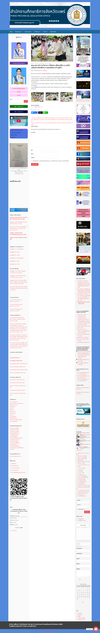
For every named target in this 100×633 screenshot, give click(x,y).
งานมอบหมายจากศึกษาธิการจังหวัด (19, 88)
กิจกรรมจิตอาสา (80, 474)
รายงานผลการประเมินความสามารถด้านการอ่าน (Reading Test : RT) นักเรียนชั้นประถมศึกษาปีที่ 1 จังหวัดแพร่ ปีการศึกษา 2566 (84, 297)
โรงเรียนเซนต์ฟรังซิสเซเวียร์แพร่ (16, 438)
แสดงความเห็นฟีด (81, 618)
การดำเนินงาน (36, 31)
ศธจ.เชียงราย (12, 406)
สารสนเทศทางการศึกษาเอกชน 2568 (17, 390)
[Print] (31, 107)
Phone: (78, 563)
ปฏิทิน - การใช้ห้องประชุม (18, 106)
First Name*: (79, 548)
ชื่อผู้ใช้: (78, 500)
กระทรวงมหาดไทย (14, 470)
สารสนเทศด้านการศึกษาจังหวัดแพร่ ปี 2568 (18, 369)
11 (79, 592)
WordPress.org (81, 619)
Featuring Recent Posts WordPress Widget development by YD (50, 630)
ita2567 (79, 469)
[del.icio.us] (35, 107)
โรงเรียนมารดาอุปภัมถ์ (14, 431)
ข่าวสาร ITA (80, 472)
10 (77, 592)
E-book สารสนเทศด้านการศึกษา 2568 (17, 372)
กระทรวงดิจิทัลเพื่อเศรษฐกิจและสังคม (18, 472)
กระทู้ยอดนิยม (80, 518)
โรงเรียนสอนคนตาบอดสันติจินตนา (17, 447)
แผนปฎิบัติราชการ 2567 (15, 261)
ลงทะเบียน (80, 613)
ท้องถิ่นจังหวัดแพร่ (13, 418)
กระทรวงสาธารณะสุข (15, 468)
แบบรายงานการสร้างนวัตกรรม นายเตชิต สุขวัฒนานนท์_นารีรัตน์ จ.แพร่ (84, 331)
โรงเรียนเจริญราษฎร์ (14, 434)
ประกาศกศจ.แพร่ (81, 480)
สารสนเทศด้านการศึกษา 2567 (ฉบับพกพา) (18, 363)
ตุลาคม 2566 (13, 137)
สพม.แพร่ (12, 414)
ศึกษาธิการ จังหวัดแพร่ (42, 70)
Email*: (78, 558)
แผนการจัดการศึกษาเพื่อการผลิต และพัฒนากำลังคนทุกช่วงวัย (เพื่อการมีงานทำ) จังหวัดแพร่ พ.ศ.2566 (18, 288)
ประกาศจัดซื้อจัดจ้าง (81, 481)
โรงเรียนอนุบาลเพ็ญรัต (14, 428)
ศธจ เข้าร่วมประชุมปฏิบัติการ (84, 446)
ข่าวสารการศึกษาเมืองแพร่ (82, 477)
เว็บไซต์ (32, 157)
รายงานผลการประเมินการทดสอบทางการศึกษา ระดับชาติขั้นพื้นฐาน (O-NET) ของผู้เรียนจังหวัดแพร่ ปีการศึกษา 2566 (84, 284)
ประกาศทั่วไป (80, 483)
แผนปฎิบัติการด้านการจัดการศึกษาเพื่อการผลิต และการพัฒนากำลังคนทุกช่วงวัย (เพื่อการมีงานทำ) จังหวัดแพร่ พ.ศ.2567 (18, 282)
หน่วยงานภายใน (28, 31)
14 (85, 592)
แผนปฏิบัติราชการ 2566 (15, 264)
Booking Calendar (80, 546)
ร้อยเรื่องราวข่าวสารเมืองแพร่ (83, 485)
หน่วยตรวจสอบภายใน (81, 493)
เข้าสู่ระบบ (87, 511)
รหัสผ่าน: (79, 504)
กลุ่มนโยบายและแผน (81, 455)
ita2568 (79, 471)
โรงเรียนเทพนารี (13, 444)
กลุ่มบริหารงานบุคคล (81, 457)
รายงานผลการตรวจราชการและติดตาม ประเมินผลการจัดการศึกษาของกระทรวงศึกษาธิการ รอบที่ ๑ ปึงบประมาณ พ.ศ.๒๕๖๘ (84, 355)
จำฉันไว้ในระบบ (81, 509)
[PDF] (41, 107)
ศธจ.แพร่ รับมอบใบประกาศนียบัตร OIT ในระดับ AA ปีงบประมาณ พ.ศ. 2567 (83, 100)
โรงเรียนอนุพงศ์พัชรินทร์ (15, 446)
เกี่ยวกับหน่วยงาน (18, 31)
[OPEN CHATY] (95, 629)
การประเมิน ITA (80, 468)
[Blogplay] (40, 107)
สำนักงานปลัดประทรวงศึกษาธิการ (17, 403)
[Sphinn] (34, 107)
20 (83, 594)
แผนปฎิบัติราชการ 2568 (15, 255)
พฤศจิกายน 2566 (14, 134)
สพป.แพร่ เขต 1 (13, 411)
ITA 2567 (19, 92)
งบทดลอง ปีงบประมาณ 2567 (15, 132)
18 (79, 594)
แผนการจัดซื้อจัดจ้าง (81, 495)
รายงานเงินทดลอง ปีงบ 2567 (83, 491)
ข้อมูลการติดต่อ (53, 31)
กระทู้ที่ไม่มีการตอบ (82, 520)
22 (87, 594)
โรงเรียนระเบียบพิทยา (14, 441)
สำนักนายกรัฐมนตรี (14, 465)
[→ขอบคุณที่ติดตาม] (79, 450)
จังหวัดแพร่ (12, 449)
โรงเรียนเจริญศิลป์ (13, 436)
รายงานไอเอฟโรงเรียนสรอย (83, 342)
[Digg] (32, 107)
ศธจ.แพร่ (81, 443)
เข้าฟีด (79, 616)
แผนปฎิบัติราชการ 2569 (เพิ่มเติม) (16, 249)
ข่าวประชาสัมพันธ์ (48, 63)
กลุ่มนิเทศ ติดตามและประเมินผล (83, 453)
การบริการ (45, 31)
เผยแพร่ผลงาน (80, 494)
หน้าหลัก (11, 31)
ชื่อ (32, 150)
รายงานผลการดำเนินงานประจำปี (84, 487)
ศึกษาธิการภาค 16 (13, 405)
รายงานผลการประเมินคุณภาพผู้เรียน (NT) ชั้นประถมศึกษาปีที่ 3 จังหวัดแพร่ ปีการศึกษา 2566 (84, 290)
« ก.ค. (83, 602)
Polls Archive (14, 530)
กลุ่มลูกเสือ (79, 460)
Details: (78, 569)
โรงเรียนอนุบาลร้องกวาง (15, 439)
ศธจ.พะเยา (12, 410)
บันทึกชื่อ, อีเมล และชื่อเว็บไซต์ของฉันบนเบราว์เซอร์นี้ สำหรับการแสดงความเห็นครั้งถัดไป (51, 161)
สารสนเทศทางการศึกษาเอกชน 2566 (17, 379)
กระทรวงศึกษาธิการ (14, 401)
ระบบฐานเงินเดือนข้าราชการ (16, 456)
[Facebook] (36, 107)
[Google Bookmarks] (39, 107)
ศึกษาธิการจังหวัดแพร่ (83, 436)
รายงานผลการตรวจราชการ (83, 490)
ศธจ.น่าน (11, 408)
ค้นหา (11, 99)
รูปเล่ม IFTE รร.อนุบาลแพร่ (83, 337)
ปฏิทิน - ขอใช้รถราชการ (18, 111)
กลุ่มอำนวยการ (80, 463)
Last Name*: (79, 553)
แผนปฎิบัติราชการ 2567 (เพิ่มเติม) (16, 258)
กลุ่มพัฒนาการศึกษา (81, 458)
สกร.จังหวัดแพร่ (13, 416)
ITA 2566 (19, 95)
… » (84, 435)
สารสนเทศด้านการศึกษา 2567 (16, 360)
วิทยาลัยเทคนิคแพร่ (14, 421)
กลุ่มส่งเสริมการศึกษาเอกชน (83, 461)
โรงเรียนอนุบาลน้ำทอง (14, 430)
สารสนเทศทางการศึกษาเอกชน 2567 (17, 382)
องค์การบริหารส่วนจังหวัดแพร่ (16, 419)
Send (80, 579)
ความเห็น (33, 132)
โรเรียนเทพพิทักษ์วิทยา (14, 433)
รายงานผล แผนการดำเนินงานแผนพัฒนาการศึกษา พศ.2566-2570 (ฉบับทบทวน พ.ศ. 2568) (17, 319)
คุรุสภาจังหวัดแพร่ (81, 478)
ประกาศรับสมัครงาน (81, 484)
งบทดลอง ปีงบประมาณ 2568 (16, 130)
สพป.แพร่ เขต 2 (13, 413)
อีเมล (32, 154)
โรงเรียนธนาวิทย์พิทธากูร (15, 442)
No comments (41, 63)
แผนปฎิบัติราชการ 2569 (15, 252)
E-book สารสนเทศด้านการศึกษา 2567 (17, 366)
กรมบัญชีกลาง (13, 463)
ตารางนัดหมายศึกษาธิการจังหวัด (19, 63)
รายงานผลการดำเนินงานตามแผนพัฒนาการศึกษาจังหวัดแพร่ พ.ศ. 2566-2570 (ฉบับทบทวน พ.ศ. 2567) (19, 228)
